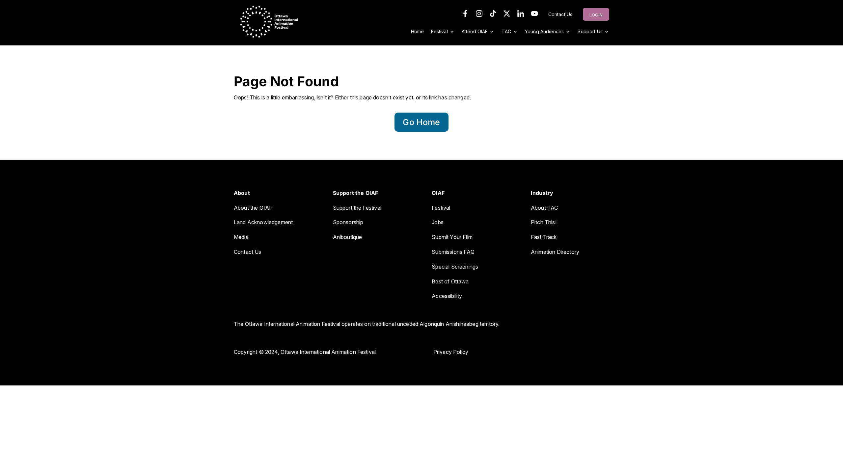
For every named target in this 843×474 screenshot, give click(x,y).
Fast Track (544, 237)
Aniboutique (348, 237)
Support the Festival (357, 207)
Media (241, 237)
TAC (506, 31)
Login (596, 14)
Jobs (438, 222)
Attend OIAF (475, 31)
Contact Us (560, 14)
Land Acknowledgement (263, 222)
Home (417, 31)
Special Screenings (455, 266)
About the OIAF (253, 207)
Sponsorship (348, 222)
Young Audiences (544, 31)
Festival (439, 31)
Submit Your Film (452, 237)
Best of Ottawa (450, 281)
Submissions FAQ (453, 252)
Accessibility (447, 296)
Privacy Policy (450, 352)
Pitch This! (544, 222)
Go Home (421, 122)
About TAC (544, 207)
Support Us (590, 31)
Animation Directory (555, 252)
